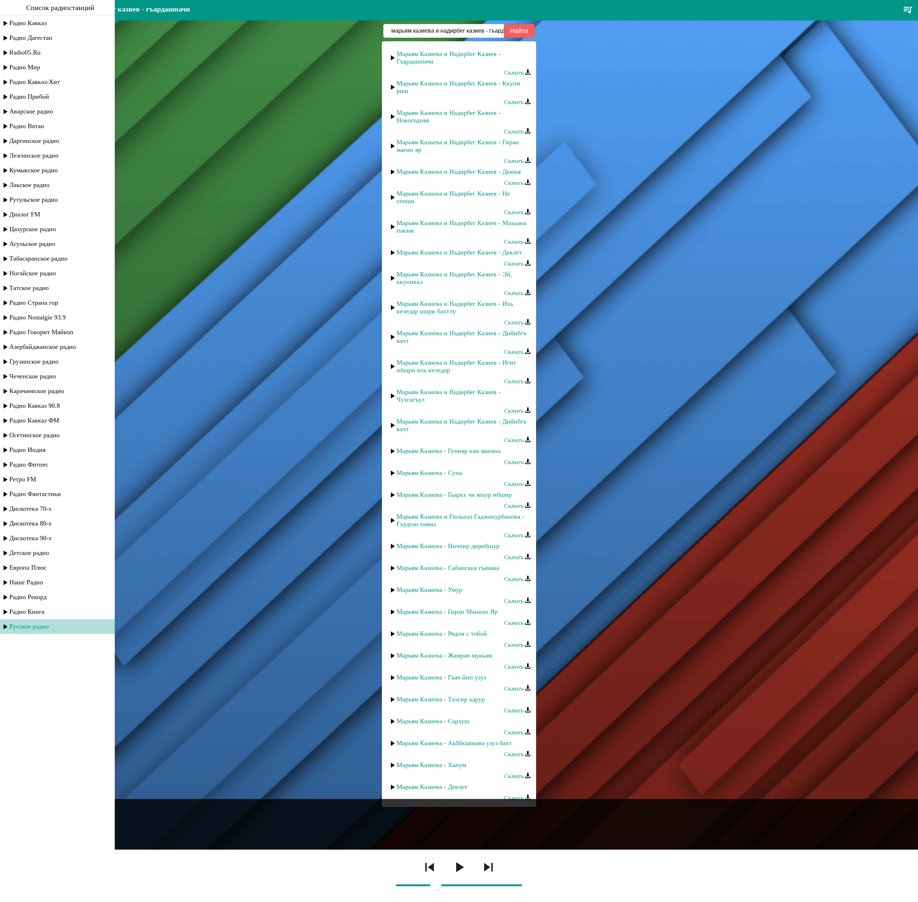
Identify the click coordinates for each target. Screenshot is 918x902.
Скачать (514, 73)
